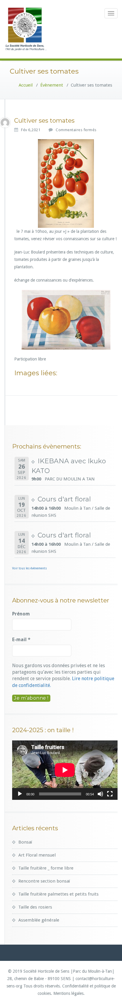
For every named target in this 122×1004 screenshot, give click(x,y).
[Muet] (100, 794)
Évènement (51, 85)
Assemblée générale (38, 920)
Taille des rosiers (35, 907)
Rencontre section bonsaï (44, 881)
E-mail (21, 639)
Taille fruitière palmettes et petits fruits (58, 894)
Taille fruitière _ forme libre (45, 868)
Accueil (26, 85)
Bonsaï (25, 842)
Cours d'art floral (64, 499)
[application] (65, 770)
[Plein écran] (110, 794)
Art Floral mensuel (37, 855)
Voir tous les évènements (29, 568)
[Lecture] (20, 794)
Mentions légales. (69, 993)
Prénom (21, 614)
